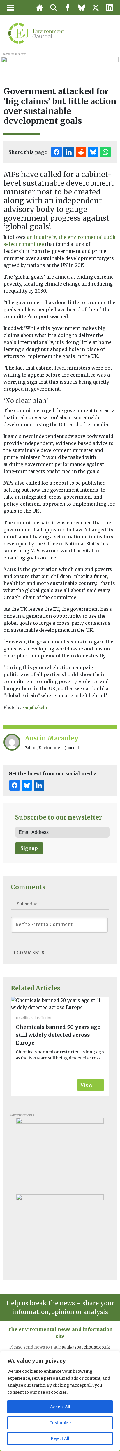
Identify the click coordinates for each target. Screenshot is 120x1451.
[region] (60, 1401)
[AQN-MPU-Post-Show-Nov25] (60, 1154)
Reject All (60, 1438)
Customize (60, 1422)
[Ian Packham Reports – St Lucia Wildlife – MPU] (60, 1230)
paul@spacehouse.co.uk (86, 1347)
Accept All (60, 1407)
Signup (29, 848)
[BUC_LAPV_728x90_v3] (59, 63)
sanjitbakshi (34, 707)
